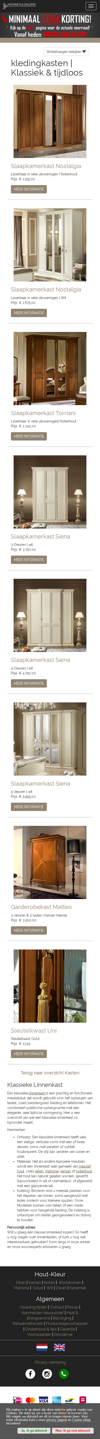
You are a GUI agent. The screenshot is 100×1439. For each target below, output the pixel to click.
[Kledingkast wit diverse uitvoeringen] (50, 245)
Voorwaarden (39, 1334)
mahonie (52, 1171)
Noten (49, 1282)
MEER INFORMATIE (29, 189)
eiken (39, 1171)
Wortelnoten (69, 1282)
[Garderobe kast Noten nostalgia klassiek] (50, 121)
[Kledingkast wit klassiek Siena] (50, 615)
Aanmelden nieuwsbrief (43, 1312)
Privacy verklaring (50, 1362)
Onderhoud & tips (41, 1329)
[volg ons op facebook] (33, 1374)
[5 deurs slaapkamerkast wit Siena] (50, 738)
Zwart (61, 1288)
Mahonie (21, 1288)
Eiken (20, 1282)
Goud (38, 1288)
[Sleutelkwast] (50, 986)
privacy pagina (56, 1420)
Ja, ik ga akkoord (34, 1430)
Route (72, 1307)
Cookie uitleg (81, 1420)
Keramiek (77, 1288)
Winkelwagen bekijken (64, 52)
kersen (65, 1171)
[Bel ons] (67, 1374)
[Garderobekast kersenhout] (50, 862)
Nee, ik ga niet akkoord (73, 1430)
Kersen (34, 1282)
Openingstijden (33, 1307)
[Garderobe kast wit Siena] (50, 492)
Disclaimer (63, 1334)
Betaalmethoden (28, 1323)
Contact (57, 1307)
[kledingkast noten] (50, 368)
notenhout (84, 1171)
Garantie (67, 1329)
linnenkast (37, 1093)
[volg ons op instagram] (50, 1374)
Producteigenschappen (67, 1323)
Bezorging (62, 1318)
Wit (50, 1288)
